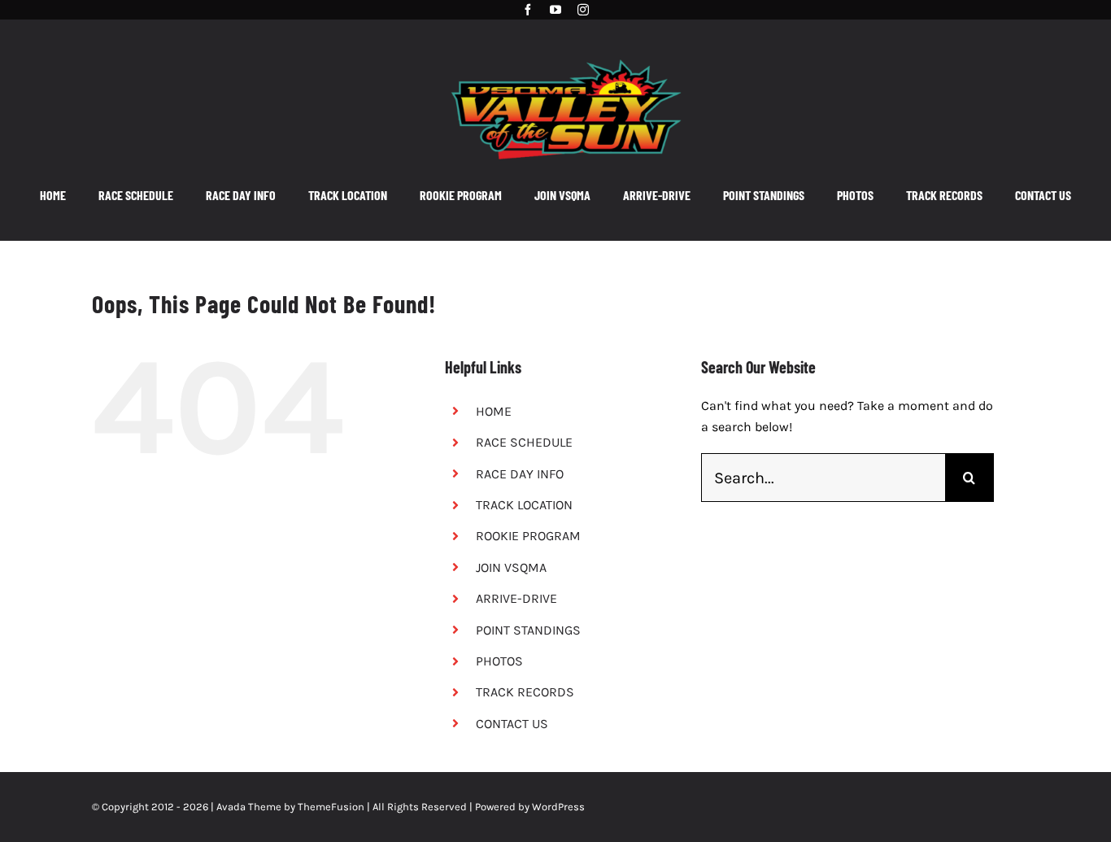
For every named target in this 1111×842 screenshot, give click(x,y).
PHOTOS (499, 661)
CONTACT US (512, 723)
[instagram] (583, 9)
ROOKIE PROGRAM (528, 535)
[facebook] (528, 9)
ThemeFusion (331, 807)
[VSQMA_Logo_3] (566, 51)
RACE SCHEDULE (524, 442)
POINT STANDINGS (528, 630)
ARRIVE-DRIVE (516, 598)
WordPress (558, 807)
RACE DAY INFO (520, 474)
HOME (494, 411)
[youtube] (555, 9)
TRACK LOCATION (524, 505)
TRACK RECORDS (525, 692)
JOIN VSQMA (511, 567)
